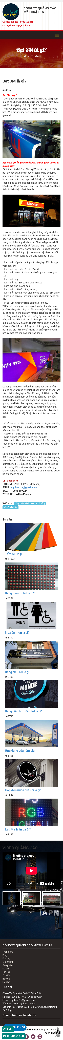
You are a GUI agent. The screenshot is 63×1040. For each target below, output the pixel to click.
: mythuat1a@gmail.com (18, 25)
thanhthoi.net (30, 1029)
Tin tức (6, 972)
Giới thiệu (8, 962)
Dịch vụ (6, 958)
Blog (5, 955)
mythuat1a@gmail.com (24, 487)
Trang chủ (8, 951)
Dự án (6, 968)
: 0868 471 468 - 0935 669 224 (18, 22)
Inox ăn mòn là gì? (17, 632)
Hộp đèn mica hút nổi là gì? (23, 790)
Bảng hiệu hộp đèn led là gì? (24, 711)
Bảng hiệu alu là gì (17, 672)
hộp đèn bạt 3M (10, 507)
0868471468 (16, 1027)
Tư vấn (35, 56)
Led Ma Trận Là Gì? (18, 829)
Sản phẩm (8, 965)
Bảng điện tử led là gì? (20, 593)
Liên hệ (6, 982)
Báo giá (6, 978)
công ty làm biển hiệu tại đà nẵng (30, 503)
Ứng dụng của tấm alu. (20, 750)
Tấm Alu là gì (13, 554)
